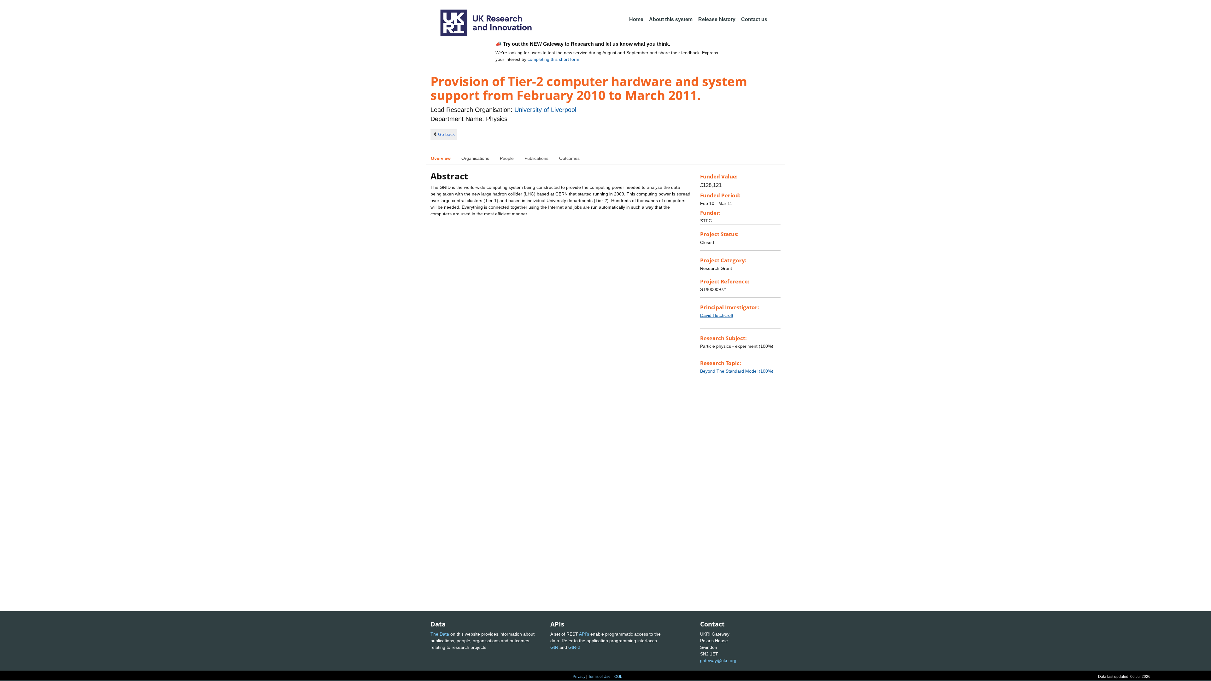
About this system (671, 19)
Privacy (579, 676)
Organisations (475, 158)
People (507, 158)
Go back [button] (446, 134)
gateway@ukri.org (718, 660)
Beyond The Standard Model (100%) (736, 371)
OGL (618, 676)
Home (636, 19)
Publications (536, 158)
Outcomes (569, 158)
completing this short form (553, 59)
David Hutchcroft (716, 315)
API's (584, 634)
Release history (716, 19)
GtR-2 (574, 647)
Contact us (754, 19)
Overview (441, 158)
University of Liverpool (545, 109)
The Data (439, 634)
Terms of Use (599, 676)
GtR (554, 647)
